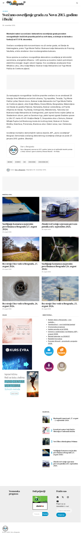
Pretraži (45, 514)
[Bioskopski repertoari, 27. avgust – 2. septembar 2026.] (46, 419)
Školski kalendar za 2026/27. (59, 336)
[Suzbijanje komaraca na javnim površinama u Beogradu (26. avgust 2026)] (60, 249)
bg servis (17, 161)
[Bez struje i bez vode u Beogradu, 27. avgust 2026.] (20, 249)
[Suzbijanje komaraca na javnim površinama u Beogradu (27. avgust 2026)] (20, 209)
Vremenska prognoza (56, 327)
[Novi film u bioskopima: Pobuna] (46, 441)
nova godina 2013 (43, 161)
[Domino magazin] (40, 506)
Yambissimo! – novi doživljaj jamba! (61, 324)
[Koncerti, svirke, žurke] (48, 366)
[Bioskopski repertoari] (48, 351)
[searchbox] (37, 514)
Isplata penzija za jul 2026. (58, 329)
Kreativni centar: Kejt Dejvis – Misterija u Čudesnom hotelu (64, 430)
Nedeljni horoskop (55, 339)
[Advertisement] (45, 81)
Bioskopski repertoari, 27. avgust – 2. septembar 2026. (65, 419)
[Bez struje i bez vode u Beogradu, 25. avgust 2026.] (60, 288)
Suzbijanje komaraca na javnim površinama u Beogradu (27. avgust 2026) (65, 452)
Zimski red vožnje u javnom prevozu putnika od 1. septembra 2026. (65, 463)
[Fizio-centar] (20, 384)
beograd (10, 161)
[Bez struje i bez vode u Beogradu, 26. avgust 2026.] (20, 288)
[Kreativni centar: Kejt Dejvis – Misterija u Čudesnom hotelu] (46, 430)
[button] (3, 3)
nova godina (32, 161)
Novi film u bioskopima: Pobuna (65, 441)
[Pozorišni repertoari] (61, 351)
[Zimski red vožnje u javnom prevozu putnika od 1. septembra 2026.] (60, 209)
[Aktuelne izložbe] (61, 366)
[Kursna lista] (17, 331)
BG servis (5, 11)
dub (25, 161)
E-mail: (66, 506)
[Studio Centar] (40, 499)
